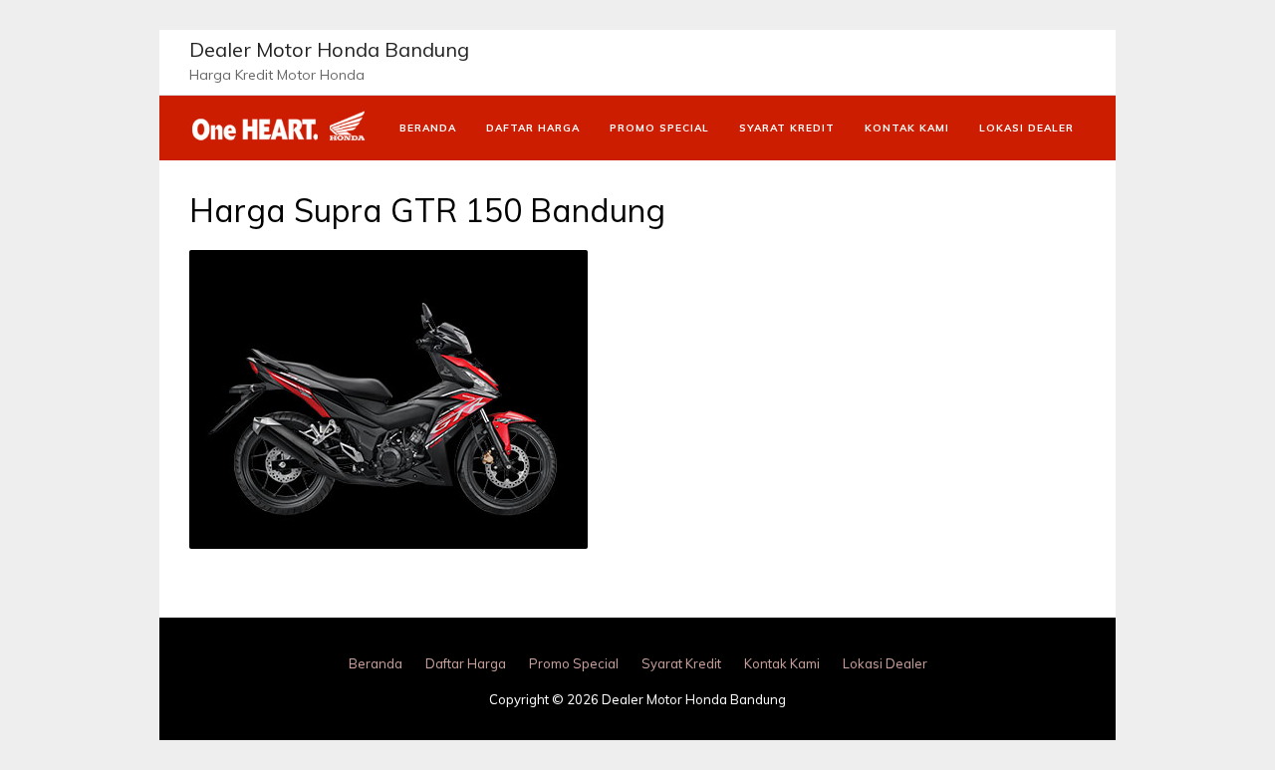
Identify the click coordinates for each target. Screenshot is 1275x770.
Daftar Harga (533, 128)
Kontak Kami (907, 128)
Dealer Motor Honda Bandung (329, 49)
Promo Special (659, 128)
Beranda (427, 128)
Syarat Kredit (787, 128)
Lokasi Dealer (1026, 128)
